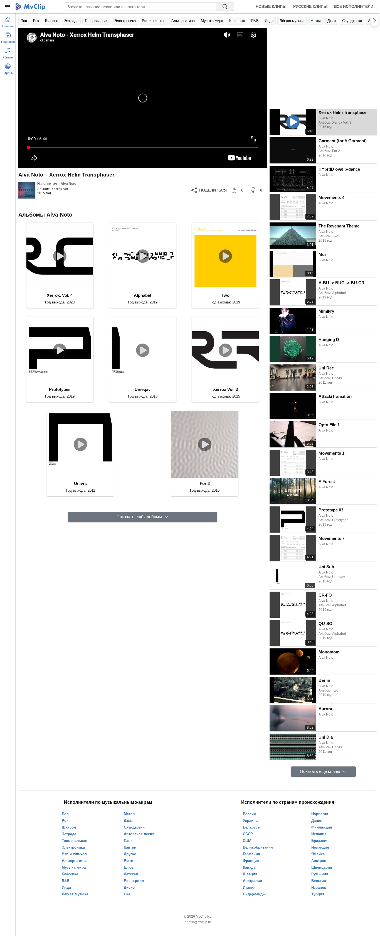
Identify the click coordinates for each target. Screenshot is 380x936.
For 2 (205, 483)
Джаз (331, 21)
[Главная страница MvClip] (30, 7)
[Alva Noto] (26, 190)
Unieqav (142, 389)
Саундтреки (352, 21)
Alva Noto (68, 184)
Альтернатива (183, 21)
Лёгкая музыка (292, 21)
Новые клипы (271, 6)
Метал (315, 21)
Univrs (80, 483)
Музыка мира (212, 21)
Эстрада (71, 21)
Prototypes (59, 389)
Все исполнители (353, 6)
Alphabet (142, 295)
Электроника (125, 21)
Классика (237, 21)
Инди (269, 21)
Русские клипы (310, 6)
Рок (36, 21)
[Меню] (8, 6)
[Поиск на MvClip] (225, 7)
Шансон (51, 21)
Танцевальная (96, 21)
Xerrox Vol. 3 (61, 189)
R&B (255, 21)
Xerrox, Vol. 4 (60, 295)
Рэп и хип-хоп (153, 21)
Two (225, 295)
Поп (24, 21)
